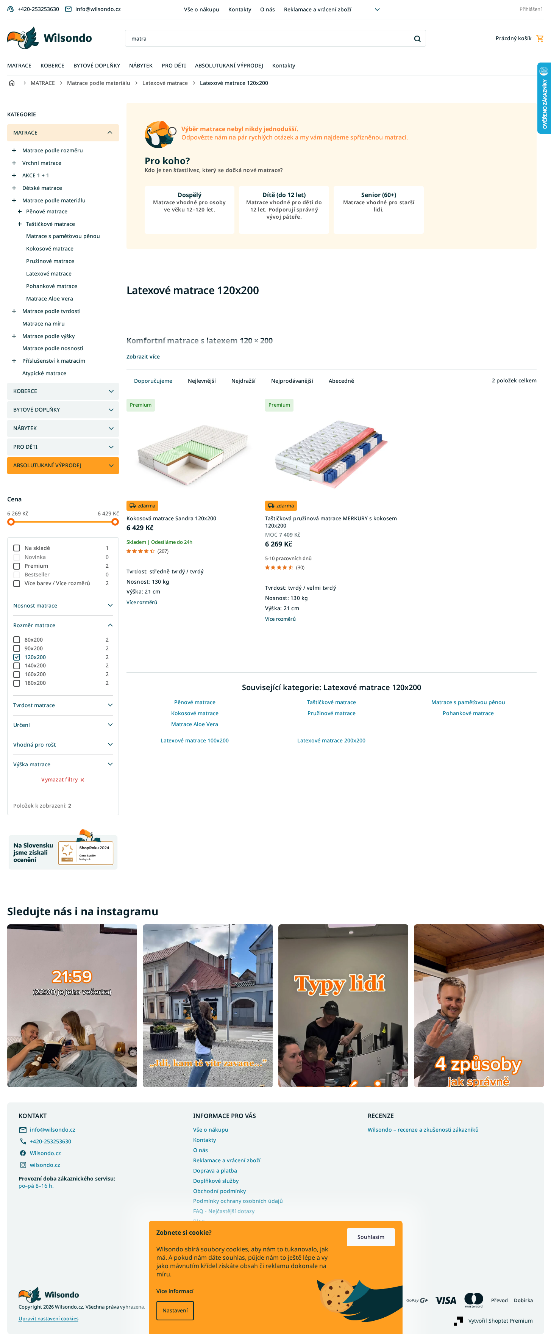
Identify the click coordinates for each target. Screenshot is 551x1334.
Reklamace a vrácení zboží (317, 9)
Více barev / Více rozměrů (67, 583)
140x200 (67, 665)
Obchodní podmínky (219, 1191)
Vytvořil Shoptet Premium (500, 1320)
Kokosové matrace (49, 248)
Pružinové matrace (50, 261)
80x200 (67, 639)
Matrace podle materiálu (54, 200)
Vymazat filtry (59, 779)
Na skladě (67, 547)
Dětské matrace (42, 187)
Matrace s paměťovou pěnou (63, 236)
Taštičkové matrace (50, 223)
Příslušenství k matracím (53, 360)
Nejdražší (243, 380)
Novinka (67, 557)
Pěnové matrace (46, 211)
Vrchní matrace (41, 162)
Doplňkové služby (216, 1180)
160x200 (67, 674)
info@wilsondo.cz (52, 1129)
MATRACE (25, 132)
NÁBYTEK (25, 428)
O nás (267, 9)
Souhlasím (370, 1236)
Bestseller (67, 574)
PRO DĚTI (25, 446)
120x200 (67, 657)
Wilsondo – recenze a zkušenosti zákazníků (423, 1129)
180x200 (67, 682)
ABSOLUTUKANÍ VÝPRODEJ (47, 465)
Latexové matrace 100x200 (195, 740)
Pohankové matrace (51, 286)
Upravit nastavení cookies (48, 1318)
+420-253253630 (50, 1141)
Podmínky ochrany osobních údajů (238, 1200)
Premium (67, 565)
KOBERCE (25, 391)
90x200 (67, 648)
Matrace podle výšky (48, 336)
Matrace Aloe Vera (49, 298)
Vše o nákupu (201, 9)
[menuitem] (19, 65)
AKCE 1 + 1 (35, 175)
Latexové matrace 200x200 (331, 740)
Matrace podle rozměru (52, 150)
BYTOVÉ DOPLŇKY (36, 409)
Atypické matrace (44, 373)
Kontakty (239, 9)
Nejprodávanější (292, 380)
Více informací (175, 1291)
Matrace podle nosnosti (52, 348)
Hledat (417, 38)
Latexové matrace (49, 273)
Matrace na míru (43, 323)
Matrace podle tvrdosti (51, 311)
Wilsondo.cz (45, 1153)
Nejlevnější (202, 380)
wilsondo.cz (45, 1164)
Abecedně (341, 380)
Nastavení (175, 1310)
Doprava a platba (215, 1170)
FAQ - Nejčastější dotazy (223, 1211)
